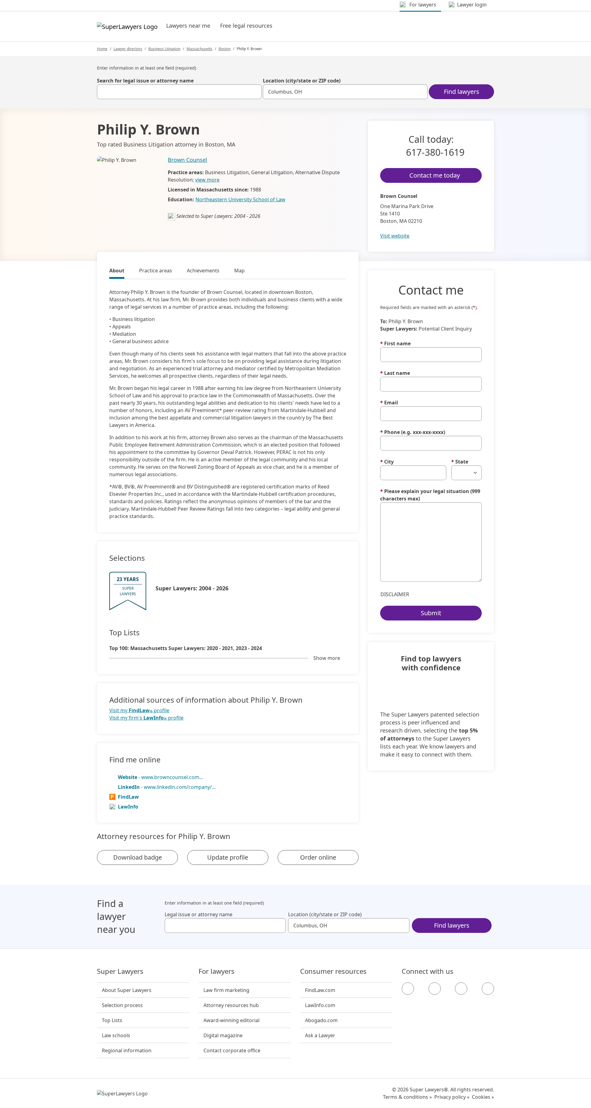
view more (207, 179)
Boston (225, 48)
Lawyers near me (188, 25)
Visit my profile (139, 710)
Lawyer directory (128, 48)
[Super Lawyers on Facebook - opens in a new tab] (408, 988)
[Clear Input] (254, 91)
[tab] (116, 271)
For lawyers (217, 971)
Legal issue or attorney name (198, 914)
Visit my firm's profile (146, 717)
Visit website (394, 235)
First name (395, 343)
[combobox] (179, 91)
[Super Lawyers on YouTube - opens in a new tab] (461, 988)
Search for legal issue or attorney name (145, 80)
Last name (395, 373)
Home (102, 48)
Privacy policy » (451, 1097)
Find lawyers (461, 91)
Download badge (137, 857)
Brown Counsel (187, 159)
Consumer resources (333, 971)
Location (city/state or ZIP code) (301, 80)
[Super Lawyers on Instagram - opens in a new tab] (434, 988)
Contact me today (434, 175)
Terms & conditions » (407, 1097)
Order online (318, 857)
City (387, 461)
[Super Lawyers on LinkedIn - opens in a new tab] (488, 988)
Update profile (227, 857)
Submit (431, 613)
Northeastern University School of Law (240, 199)
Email (389, 402)
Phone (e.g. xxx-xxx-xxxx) (412, 432)
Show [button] (326, 658)
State (459, 461)
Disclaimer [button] (394, 594)
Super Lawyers (120, 971)
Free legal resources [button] (246, 25)
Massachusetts (199, 48)
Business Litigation (164, 48)
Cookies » (483, 1097)
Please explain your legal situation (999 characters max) (430, 495)
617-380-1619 (435, 152)
